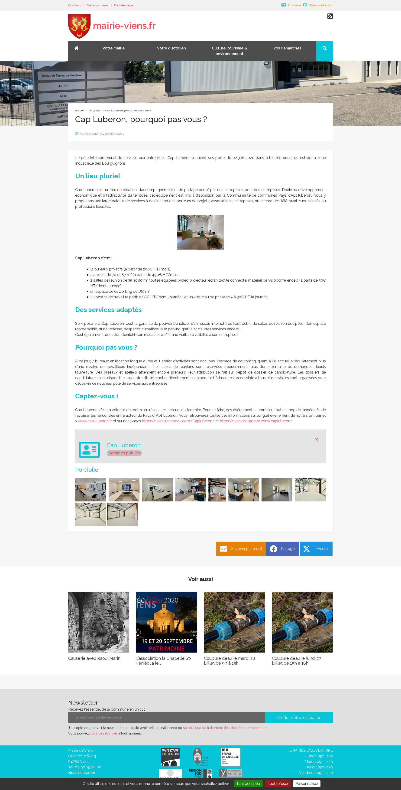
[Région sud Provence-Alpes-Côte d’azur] (200, 774)
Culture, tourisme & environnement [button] (229, 51)
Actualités (94, 110)
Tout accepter (248, 783)
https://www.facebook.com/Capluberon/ (178, 421)
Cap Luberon (124, 445)
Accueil (79, 110)
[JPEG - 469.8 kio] (200, 232)
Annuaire (294, 5)
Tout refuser (278, 783)
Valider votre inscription (299, 717)
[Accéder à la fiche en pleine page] (212, 439)
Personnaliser (306, 783)
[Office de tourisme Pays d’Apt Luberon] (170, 775)
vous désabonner (103, 733)
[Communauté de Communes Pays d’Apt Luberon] (170, 756)
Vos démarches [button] (287, 48)
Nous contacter (320, 5)
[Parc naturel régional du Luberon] (200, 756)
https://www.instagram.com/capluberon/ (256, 421)
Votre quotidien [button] (171, 48)
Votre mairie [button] (114, 48)
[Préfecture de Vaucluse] (230, 756)
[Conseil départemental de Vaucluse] (230, 772)
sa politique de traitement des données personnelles (224, 728)
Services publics (124, 453)
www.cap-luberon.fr (95, 421)
